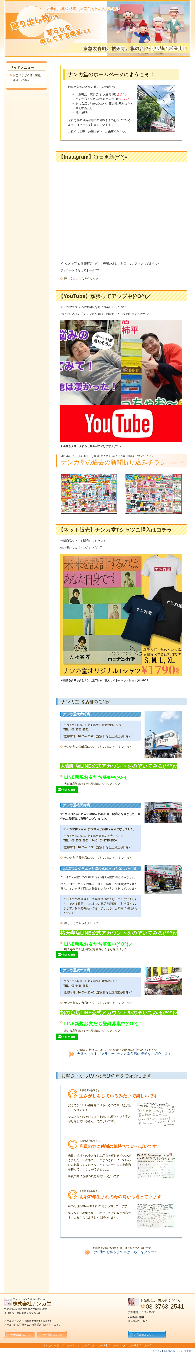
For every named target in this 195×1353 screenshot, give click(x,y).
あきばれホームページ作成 (177, 1351)
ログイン (157, 1351)
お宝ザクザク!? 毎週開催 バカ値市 (27, 78)
